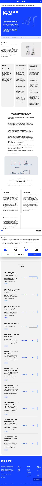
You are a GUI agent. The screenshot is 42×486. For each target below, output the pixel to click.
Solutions (28, 470)
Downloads (23, 37)
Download (24, 277)
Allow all (34, 254)
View (33, 277)
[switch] (15, 250)
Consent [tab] (7, 233)
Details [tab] (21, 233)
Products (2, 5)
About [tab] (35, 233)
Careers (38, 476)
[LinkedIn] (1, 477)
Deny (8, 254)
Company (38, 471)
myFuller (38, 477)
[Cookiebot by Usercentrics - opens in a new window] (36, 231)
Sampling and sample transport (20, 5)
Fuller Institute (29, 473)
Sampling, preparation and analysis (10, 5)
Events (38, 475)
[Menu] (2, 1)
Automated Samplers (30, 5)
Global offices (38, 474)
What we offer (6, 37)
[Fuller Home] (21, 1)
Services (28, 469)
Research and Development (29, 472)
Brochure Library (28, 476)
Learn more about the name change (6, 474)
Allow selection (21, 254)
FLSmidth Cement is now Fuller (39, 470)
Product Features (15, 37)
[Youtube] (4, 477)
